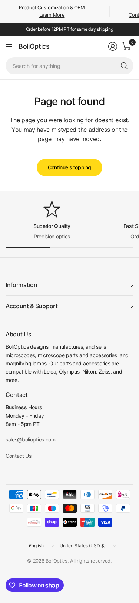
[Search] (124, 65)
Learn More (52, 15)
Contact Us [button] (19, 456)
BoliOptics (34, 46)
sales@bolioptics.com (31, 439)
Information (21, 285)
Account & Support (32, 306)
